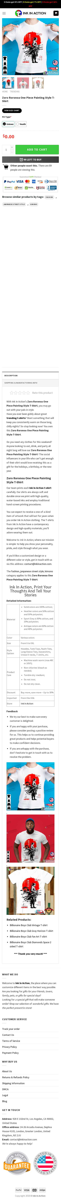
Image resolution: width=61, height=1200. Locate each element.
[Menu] (4, 13)
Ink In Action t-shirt (40, 488)
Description (10, 375)
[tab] (30, 375)
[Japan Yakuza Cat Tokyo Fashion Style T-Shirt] (45, 286)
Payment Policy (10, 1052)
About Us (7, 1071)
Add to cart (37, 149)
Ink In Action (27, 703)
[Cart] (56, 13)
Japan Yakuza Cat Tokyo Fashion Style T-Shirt (43, 308)
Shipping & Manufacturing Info (20, 383)
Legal (5, 1095)
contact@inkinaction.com (37, 563)
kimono (33, 204)
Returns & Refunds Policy (15, 1077)
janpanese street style (14, 204)
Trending (15, 91)
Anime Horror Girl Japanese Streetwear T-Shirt (14, 308)
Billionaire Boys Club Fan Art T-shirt (28, 936)
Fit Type (6, 116)
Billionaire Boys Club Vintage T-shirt (29, 925)
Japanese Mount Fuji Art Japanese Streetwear (13, 355)
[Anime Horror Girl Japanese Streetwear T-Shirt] (15, 286)
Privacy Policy (9, 1046)
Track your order (11, 1029)
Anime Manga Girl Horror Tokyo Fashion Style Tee (43, 261)
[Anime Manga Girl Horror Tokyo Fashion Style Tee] (45, 239)
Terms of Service (11, 1040)
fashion (49, 197)
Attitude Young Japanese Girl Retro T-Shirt (15, 261)
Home (5, 91)
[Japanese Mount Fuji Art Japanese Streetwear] (15, 334)
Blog (4, 1101)
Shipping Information (13, 1083)
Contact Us (8, 1034)
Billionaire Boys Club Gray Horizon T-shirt (31, 930)
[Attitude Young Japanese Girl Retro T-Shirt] (15, 239)
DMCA (5, 1089)
